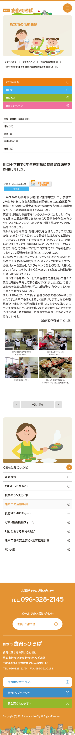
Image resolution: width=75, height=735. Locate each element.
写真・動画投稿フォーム (19, 522)
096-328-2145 (42, 600)
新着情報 (10, 477)
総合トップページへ (19, 693)
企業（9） (8, 133)
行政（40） (8, 148)
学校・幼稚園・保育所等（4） (17, 118)
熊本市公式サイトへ (19, 682)
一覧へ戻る (37, 404)
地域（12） (8, 126)
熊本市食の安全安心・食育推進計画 (27, 540)
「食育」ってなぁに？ (16, 486)
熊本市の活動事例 (16, 504)
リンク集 (10, 549)
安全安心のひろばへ (19, 703)
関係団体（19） (11, 141)
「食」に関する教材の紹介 (20, 531)
